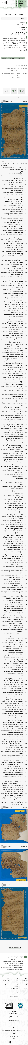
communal (11, 58)
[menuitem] (24, 980)
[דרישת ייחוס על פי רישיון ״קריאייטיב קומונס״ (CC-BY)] (14, 1034)
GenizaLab (14, 1013)
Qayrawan (4, 58)
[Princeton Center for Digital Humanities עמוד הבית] (9, 1005)
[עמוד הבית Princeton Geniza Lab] (19, 1005)
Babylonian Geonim (20, 58)
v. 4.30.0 (14, 1038)
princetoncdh (15, 1020)
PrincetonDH (15, 1017)
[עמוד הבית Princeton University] (14, 1042)
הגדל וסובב (9, 101)
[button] (21, 4)
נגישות (14, 1027)
